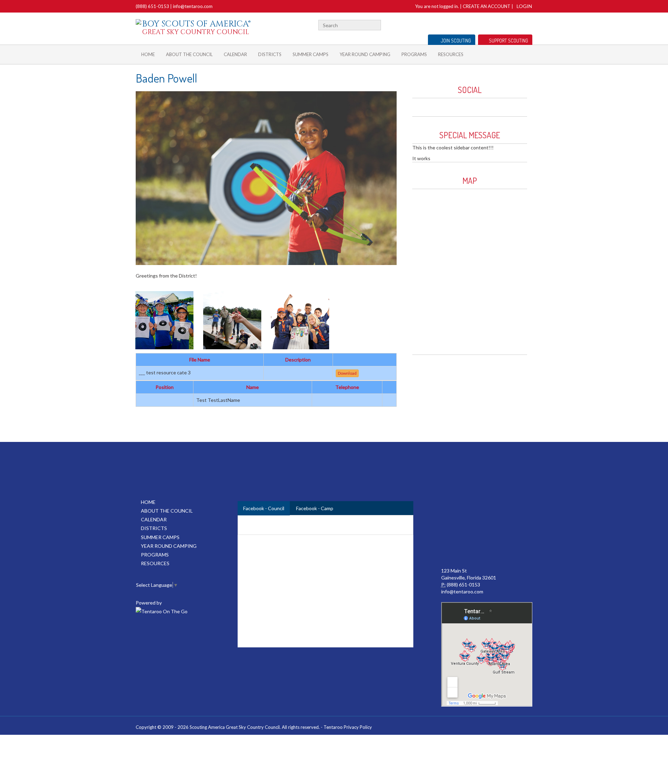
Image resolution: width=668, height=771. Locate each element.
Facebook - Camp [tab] (314, 508)
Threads (528, 24)
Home (148, 54)
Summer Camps (310, 54)
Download (347, 373)
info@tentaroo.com (193, 6)
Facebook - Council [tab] (263, 508)
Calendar (235, 54)
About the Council (189, 54)
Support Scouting (508, 41)
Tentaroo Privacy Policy (348, 727)
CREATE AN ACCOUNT (486, 6)
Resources (450, 54)
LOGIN (524, 6)
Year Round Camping (365, 54)
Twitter (496, 24)
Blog (517, 24)
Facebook (487, 24)
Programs (414, 54)
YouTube (505, 24)
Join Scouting (456, 41)
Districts (269, 54)
